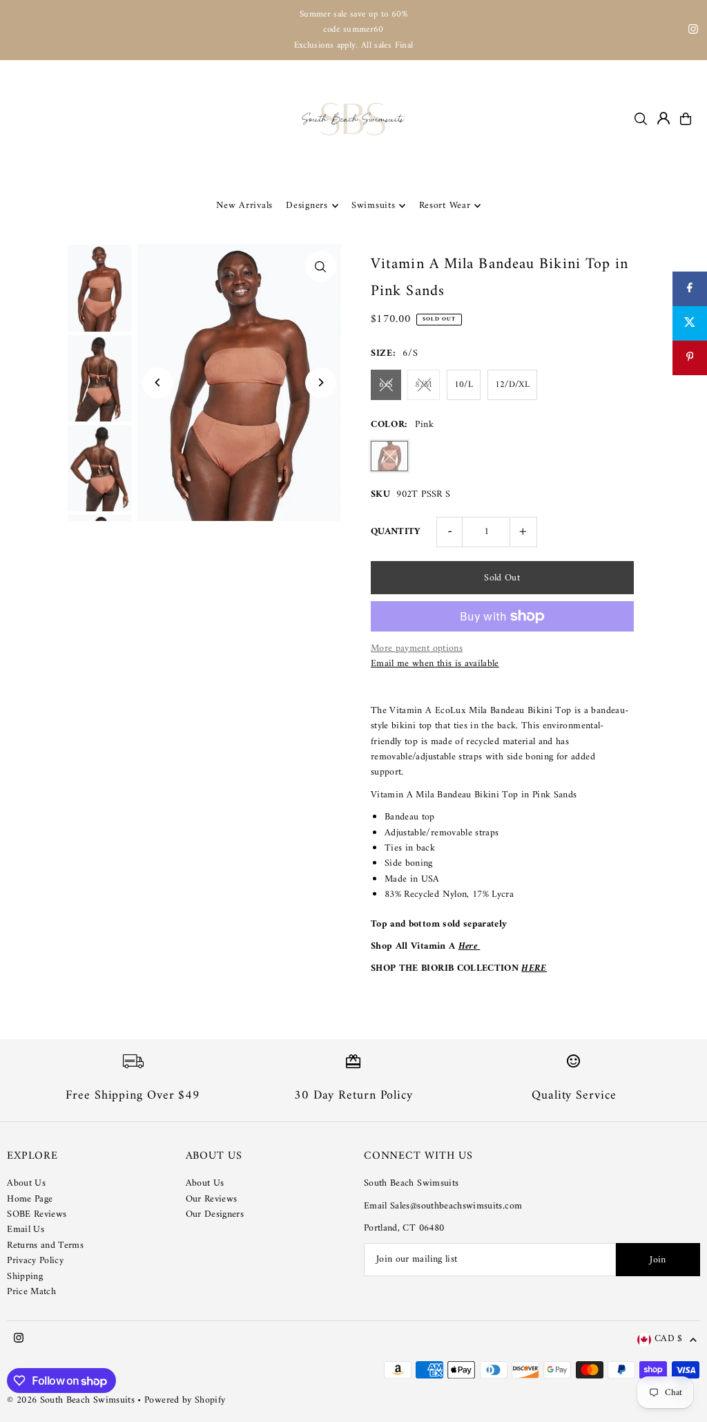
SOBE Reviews (36, 1214)
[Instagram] (693, 31)
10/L (463, 384)
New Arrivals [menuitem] (244, 205)
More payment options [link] (417, 648)
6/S (385, 384)
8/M (423, 384)
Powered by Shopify (184, 1400)
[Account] (663, 118)
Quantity (396, 531)
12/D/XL (512, 384)
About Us (26, 1183)
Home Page (29, 1199)
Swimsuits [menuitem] (373, 205)
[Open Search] (641, 119)
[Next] (320, 382)
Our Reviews (212, 1199)
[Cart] (685, 119)
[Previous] (157, 382)
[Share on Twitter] (689, 323)
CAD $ (669, 1339)
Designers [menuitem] (306, 205)
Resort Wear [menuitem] (445, 205)
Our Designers (215, 1214)
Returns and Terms (45, 1245)
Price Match (31, 1291)
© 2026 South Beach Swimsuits (71, 1400)
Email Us (25, 1229)
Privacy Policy (35, 1260)
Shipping (25, 1276)
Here (469, 946)
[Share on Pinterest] (689, 358)
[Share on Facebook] (689, 289)
